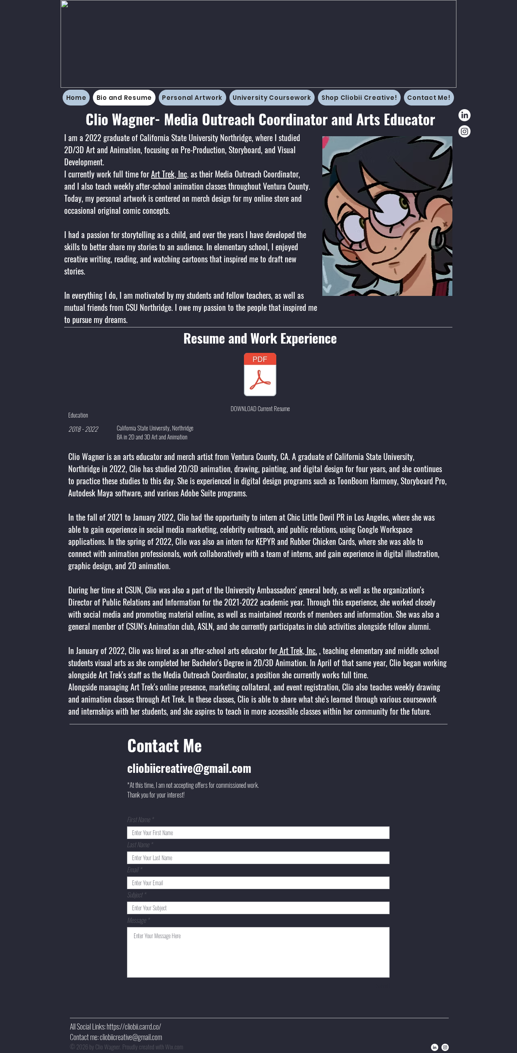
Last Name (138, 844)
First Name (138, 819)
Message (136, 920)
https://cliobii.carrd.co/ (134, 1026)
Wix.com (174, 1046)
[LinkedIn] (464, 115)
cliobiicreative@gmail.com (189, 768)
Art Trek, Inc (169, 174)
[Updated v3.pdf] (260, 375)
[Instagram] (464, 131)
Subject (134, 894)
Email (132, 869)
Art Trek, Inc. (297, 650)
